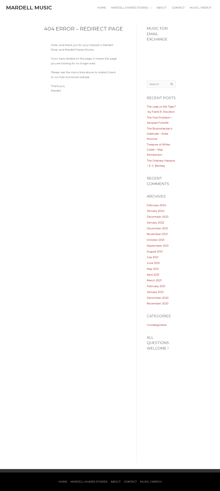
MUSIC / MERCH (200, 7)
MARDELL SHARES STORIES (129, 7)
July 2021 (152, 257)
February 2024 (156, 205)
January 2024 (155, 210)
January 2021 (155, 292)
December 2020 (158, 297)
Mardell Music (29, 7)
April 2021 (153, 274)
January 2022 (155, 222)
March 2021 (154, 280)
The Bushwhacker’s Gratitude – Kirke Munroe (159, 133)
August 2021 (155, 251)
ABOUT (162, 7)
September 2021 (158, 245)
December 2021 (157, 228)
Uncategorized (156, 325)
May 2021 (153, 268)
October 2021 (155, 239)
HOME (101, 7)
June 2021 (153, 263)
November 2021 (157, 234)
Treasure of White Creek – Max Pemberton (158, 149)
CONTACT (178, 7)
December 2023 (157, 216)
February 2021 (156, 286)
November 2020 (157, 303)
